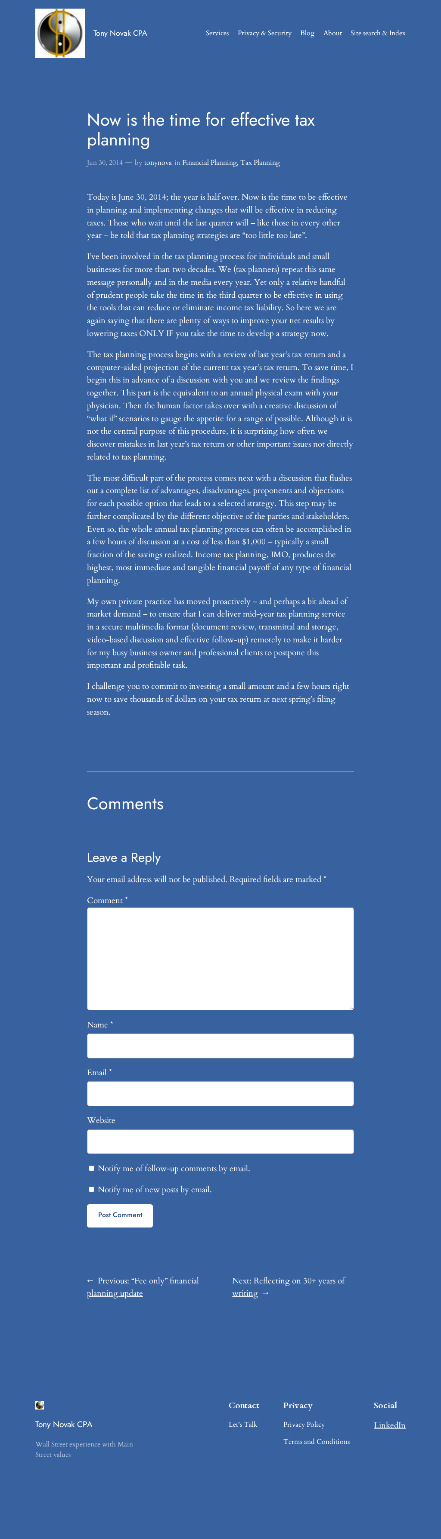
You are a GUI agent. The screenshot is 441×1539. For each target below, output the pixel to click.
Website (101, 1120)
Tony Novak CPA (120, 33)
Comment (107, 900)
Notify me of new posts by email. (155, 1189)
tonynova (158, 162)
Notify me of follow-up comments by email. (174, 1168)
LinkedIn (390, 1425)
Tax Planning (260, 162)
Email (99, 1072)
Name (100, 1024)
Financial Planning (209, 162)
